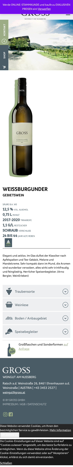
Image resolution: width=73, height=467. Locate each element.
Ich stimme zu (9, 434)
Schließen (6, 463)
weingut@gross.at (14, 392)
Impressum (10, 404)
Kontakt (4, 30)
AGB (23, 404)
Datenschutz (37, 404)
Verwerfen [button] (44, 9)
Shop (4, 55)
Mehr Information (60, 430)
